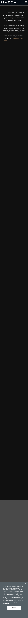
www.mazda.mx (12, 17)
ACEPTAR (14, 607)
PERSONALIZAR (13, 613)
